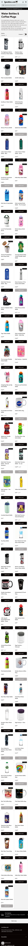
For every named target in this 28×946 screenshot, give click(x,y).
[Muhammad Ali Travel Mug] (21, 584)
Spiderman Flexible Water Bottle (5, 437)
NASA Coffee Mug (19, 410)
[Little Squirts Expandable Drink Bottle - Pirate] (7, 610)
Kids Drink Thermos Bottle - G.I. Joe (20, 462)
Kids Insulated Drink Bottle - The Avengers (20, 204)
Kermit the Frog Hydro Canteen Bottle (6, 178)
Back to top (14, 921)
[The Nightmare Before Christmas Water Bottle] (7, 44)
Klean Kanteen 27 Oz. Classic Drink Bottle (20, 282)
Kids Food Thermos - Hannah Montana (20, 515)
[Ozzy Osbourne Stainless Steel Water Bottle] (7, 740)
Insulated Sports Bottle (6, 515)
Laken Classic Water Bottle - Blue (6, 152)
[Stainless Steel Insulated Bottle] (21, 44)
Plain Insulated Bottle (6, 77)
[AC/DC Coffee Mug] (21, 70)
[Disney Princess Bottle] (7, 120)
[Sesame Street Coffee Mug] (21, 768)
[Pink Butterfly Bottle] (7, 663)
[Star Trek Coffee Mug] (7, 793)
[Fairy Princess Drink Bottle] (21, 300)
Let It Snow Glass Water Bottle (19, 749)
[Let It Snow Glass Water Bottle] (21, 740)
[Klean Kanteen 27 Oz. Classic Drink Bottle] (21, 274)
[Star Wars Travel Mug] (7, 843)
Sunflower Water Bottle (7, 102)
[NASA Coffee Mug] (21, 403)
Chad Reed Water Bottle (19, 697)
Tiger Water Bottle (5, 333)
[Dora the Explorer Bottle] (7, 891)
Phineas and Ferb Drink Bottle (21, 385)
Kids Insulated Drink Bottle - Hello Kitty (20, 334)
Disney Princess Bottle (6, 127)
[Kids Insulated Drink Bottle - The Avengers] (21, 195)
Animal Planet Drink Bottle (6, 646)
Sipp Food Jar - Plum (20, 722)
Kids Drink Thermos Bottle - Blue (6, 282)
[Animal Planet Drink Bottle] (7, 637)
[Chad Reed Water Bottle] (21, 689)
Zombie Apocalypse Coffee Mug (6, 593)
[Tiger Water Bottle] (7, 326)
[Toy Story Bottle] (7, 533)
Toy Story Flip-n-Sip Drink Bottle (20, 437)
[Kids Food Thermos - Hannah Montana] (21, 507)
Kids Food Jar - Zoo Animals (5, 490)
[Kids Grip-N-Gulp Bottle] (7, 195)
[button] (25, 2)
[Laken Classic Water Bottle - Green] (21, 144)
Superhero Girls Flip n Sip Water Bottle (6, 826)
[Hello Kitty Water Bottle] (21, 170)
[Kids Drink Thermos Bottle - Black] (7, 559)
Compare (21, 34)
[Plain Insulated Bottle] (7, 70)
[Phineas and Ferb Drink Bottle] (21, 377)
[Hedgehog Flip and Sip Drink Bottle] (7, 377)
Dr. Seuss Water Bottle (20, 851)
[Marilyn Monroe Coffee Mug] (21, 663)
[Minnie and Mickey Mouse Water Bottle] (21, 559)
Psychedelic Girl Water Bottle (6, 411)
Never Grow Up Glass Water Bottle (6, 776)
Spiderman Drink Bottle (21, 127)
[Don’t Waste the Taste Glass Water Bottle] (21, 533)
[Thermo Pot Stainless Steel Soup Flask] (7, 247)
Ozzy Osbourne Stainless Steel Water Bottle (6, 750)
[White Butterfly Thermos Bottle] (21, 94)
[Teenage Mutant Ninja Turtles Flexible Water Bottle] (21, 247)
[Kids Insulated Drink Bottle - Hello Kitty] (21, 326)
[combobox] (14, 5)
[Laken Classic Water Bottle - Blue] (7, 144)
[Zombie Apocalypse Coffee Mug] (7, 584)
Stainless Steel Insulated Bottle (19, 52)
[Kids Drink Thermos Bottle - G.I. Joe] (21, 454)
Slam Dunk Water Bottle (19, 826)
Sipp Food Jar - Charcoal (18, 646)
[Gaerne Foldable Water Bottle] (7, 300)
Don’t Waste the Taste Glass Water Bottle (20, 541)
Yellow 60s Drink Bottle (20, 489)
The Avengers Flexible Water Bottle (6, 360)
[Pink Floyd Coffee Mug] (21, 793)
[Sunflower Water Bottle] (7, 94)
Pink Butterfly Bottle (6, 671)
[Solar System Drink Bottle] (21, 610)
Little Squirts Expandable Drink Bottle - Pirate (5, 619)
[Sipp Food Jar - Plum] (21, 715)
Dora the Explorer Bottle (7, 899)
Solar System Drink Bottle (19, 618)
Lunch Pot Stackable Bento (6, 229)
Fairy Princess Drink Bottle (20, 308)
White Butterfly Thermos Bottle (19, 102)
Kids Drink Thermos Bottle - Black (6, 567)
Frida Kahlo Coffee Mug (7, 875)
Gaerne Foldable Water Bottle (7, 308)
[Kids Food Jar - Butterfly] (21, 351)
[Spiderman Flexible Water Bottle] (7, 428)
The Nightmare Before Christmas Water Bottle (7, 52)
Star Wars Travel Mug (6, 851)
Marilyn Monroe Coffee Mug (20, 671)
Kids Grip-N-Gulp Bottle (7, 203)
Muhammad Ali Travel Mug (20, 593)
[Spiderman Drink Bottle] (21, 120)
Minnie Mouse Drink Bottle (20, 229)
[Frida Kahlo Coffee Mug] (7, 867)
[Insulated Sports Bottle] (7, 507)
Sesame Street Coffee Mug (20, 776)
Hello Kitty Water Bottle (21, 177)
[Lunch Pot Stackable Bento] (7, 221)
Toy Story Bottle (5, 540)
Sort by (2, 33)
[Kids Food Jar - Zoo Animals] (7, 481)
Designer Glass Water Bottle (6, 723)
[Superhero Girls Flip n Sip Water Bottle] (7, 818)
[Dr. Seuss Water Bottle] (21, 843)
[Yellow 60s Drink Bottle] (21, 481)
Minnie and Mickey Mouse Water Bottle (20, 567)
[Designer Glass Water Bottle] (7, 715)
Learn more (23, 8)
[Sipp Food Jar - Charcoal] (21, 637)
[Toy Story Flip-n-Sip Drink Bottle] (21, 428)
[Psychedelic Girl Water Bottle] (7, 403)
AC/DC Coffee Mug (19, 77)
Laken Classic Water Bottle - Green (20, 152)
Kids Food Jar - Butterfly (21, 359)
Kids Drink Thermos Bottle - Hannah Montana (6, 463)
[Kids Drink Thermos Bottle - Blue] (7, 274)
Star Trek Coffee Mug (6, 801)
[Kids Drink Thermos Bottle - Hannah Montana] (7, 454)
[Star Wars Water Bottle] (7, 689)
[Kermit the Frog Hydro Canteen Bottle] (7, 170)
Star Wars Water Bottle (7, 696)
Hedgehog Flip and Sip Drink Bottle (6, 385)
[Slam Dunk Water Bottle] (21, 818)
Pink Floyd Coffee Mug (20, 801)
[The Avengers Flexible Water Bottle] (7, 351)
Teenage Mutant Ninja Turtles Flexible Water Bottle (20, 256)
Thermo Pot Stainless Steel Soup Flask (6, 255)
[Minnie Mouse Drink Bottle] (21, 221)
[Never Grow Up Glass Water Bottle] (7, 768)
